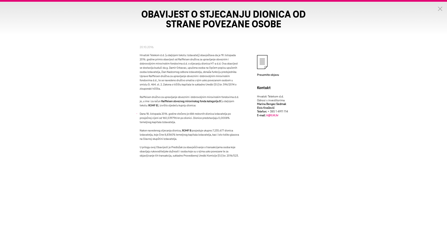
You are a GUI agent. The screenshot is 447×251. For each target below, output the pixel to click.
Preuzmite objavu (268, 75)
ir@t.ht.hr (272, 115)
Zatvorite (440, 9)
